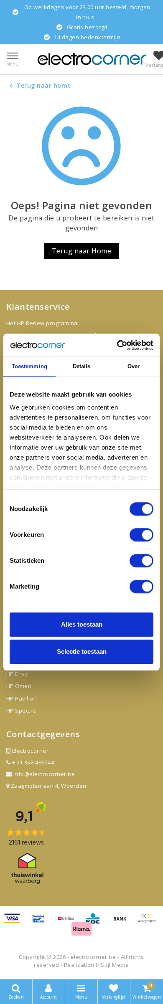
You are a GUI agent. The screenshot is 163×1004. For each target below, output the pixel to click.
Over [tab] (133, 366)
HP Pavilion (21, 698)
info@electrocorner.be (44, 774)
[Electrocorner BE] (91, 59)
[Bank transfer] (123, 922)
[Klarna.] (148, 922)
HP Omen (18, 686)
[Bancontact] (41, 922)
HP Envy (17, 674)
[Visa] (15, 922)
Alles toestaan (81, 624)
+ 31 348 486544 (32, 762)
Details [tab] (82, 366)
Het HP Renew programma (42, 323)
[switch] (141, 534)
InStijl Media (112, 965)
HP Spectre (21, 710)
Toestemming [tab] (29, 366)
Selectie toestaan (82, 651)
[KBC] (95, 922)
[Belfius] (69, 922)
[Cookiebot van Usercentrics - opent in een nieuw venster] (117, 345)
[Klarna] (81, 932)
